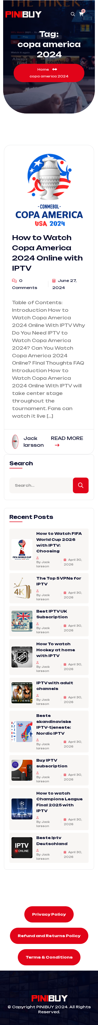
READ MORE (67, 438)
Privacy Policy (49, 914)
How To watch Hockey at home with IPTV (55, 650)
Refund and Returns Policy (49, 935)
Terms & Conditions (49, 957)
